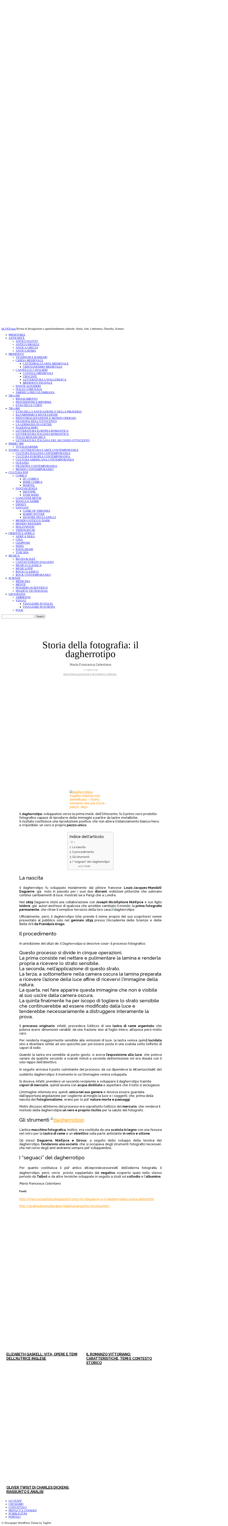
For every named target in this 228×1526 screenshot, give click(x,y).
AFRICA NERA (25, 536)
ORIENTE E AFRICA (22, 533)
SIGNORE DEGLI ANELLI (39, 517)
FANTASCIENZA (26, 488)
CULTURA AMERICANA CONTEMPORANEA (45, 459)
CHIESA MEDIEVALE (29, 360)
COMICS (21, 475)
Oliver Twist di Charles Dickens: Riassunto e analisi (37, 1489)
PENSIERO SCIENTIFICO (32, 587)
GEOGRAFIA (17, 594)
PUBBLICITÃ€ (18, 1513)
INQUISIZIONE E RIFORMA (33, 402)
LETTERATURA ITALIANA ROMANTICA (42, 434)
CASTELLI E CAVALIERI (32, 369)
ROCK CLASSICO (27, 571)
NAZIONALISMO (27, 427)
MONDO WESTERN (28, 523)
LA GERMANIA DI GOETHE (34, 424)
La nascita (79, 847)
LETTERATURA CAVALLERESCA (44, 379)
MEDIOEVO (16, 353)
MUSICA (14, 555)
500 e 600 (14, 395)
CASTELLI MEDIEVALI (38, 373)
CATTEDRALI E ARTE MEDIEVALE (46, 363)
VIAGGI (21, 600)
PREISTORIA (17, 334)
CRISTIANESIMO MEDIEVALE (42, 366)
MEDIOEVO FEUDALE (37, 382)
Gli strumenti (81, 857)
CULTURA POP (18, 472)
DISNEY (21, 504)
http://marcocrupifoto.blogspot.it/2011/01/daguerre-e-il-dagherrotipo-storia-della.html (86, 1199)
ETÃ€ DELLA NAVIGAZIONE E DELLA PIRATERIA (49, 411)
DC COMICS (31, 478)
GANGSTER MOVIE (29, 498)
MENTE (21, 584)
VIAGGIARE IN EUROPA (39, 606)
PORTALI (14, 1516)
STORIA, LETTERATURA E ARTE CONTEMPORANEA (43, 450)
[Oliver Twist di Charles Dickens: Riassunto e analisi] (42, 1425)
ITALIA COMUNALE (29, 389)
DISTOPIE (29, 491)
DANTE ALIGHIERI (28, 386)
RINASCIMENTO (27, 398)
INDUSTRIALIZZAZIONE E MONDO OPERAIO (46, 418)
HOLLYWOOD (25, 526)
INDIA (20, 546)
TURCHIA (22, 552)
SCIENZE (14, 578)
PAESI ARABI (24, 549)
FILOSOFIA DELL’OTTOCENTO (36, 421)
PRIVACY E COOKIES (23, 1510)
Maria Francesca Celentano (90, 664)
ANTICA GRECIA (27, 347)
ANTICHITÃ (17, 337)
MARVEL (29, 485)
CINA (19, 539)
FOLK (19, 610)
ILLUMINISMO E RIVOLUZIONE (37, 414)
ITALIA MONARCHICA (31, 437)
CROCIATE (30, 376)
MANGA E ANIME (27, 501)
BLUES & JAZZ (25, 558)
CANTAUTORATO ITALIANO (35, 562)
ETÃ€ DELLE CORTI (29, 405)
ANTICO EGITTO (27, 341)
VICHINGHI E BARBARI (31, 357)
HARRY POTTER (34, 514)
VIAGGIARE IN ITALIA (38, 603)
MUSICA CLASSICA (29, 565)
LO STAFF (15, 1500)
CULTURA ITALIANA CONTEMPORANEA (43, 453)
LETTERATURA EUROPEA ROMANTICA (42, 430)
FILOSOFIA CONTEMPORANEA (36, 466)
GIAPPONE (23, 542)
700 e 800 (14, 408)
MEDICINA (23, 581)
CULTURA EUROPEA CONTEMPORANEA (43, 456)
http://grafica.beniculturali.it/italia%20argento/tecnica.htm (65, 1206)
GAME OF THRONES (36, 510)
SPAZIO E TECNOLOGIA (32, 590)
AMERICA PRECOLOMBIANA (35, 392)
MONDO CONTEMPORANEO (35, 469)
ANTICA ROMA (26, 350)
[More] (146, 1215)
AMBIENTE (23, 597)
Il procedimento (83, 852)
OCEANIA (22, 462)
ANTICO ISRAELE (27, 344)
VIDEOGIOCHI (25, 530)
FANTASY (22, 507)
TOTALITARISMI (27, 446)
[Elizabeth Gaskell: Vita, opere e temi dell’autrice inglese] (42, 1291)
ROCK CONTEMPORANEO (33, 574)
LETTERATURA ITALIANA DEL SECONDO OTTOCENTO (53, 440)
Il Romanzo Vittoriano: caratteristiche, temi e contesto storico (119, 1358)
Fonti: (87, 866)
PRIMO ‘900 (16, 443)
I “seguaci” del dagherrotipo (91, 861)
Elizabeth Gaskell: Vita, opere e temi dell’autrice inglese (41, 1356)
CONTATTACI (18, 1507)
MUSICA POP (24, 568)
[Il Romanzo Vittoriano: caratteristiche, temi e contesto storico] (122, 1291)
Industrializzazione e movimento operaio (90, 674)
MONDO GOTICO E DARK (33, 520)
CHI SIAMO (16, 1504)
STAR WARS (31, 494)
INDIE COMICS (32, 482)
